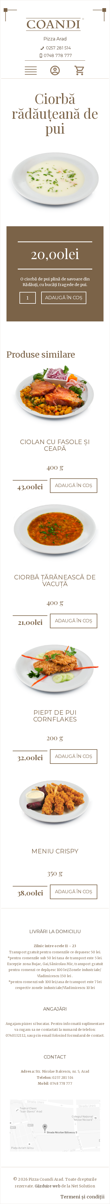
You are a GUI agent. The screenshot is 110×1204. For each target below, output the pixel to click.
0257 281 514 (58, 48)
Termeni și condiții (82, 1197)
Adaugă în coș (63, 297)
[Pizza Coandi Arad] (55, 23)
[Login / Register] (55, 70)
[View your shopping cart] (79, 70)
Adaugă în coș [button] (73, 485)
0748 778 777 (58, 55)
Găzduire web (47, 1186)
